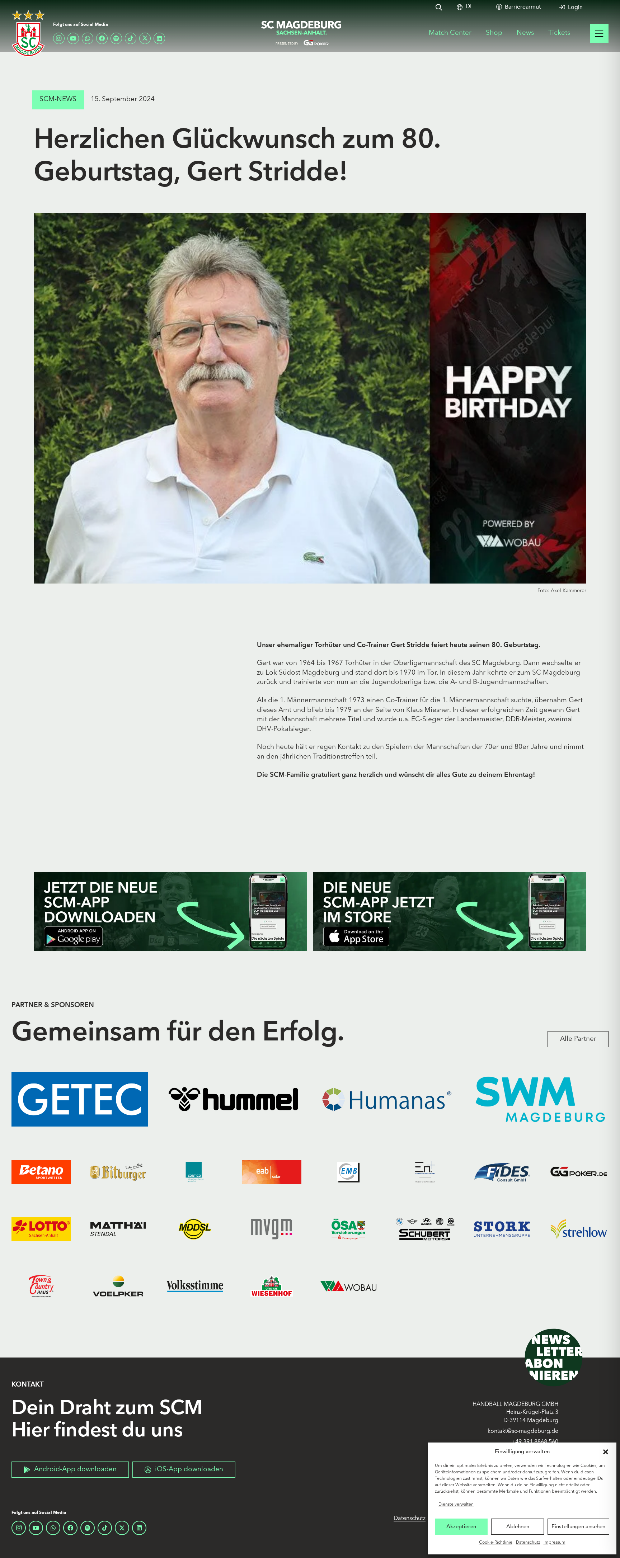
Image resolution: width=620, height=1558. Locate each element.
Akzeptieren (461, 1526)
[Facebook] (102, 38)
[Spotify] (116, 38)
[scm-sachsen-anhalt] (301, 33)
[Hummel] (233, 1099)
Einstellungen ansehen (578, 1526)
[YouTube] (73, 38)
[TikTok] (130, 38)
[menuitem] (469, 7)
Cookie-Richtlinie (495, 1542)
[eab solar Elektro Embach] (271, 1172)
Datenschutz (528, 1542)
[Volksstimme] (195, 1286)
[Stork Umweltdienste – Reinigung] (502, 1229)
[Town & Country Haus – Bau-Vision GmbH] (41, 1286)
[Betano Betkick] (41, 1172)
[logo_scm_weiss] (28, 33)
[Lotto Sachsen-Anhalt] (41, 1229)
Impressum (554, 1542)
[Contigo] (195, 1172)
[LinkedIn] (159, 38)
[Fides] (502, 1172)
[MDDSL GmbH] (195, 1229)
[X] (145, 38)
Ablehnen (517, 1526)
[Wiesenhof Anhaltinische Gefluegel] (271, 1286)
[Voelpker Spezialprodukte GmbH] (118, 1286)
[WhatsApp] (87, 38)
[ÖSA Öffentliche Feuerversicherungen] (348, 1229)
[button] (605, 1451)
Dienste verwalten (456, 1504)
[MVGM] (271, 1229)
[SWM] (540, 1099)
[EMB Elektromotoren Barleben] (348, 1172)
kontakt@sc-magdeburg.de (523, 1431)
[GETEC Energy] (79, 1099)
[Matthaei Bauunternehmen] (118, 1229)
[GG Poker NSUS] (579, 1172)
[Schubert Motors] (425, 1229)
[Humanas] (387, 1099)
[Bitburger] (118, 1172)
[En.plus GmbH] (425, 1172)
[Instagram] (59, 38)
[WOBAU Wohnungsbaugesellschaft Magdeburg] (348, 1286)
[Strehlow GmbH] (579, 1229)
